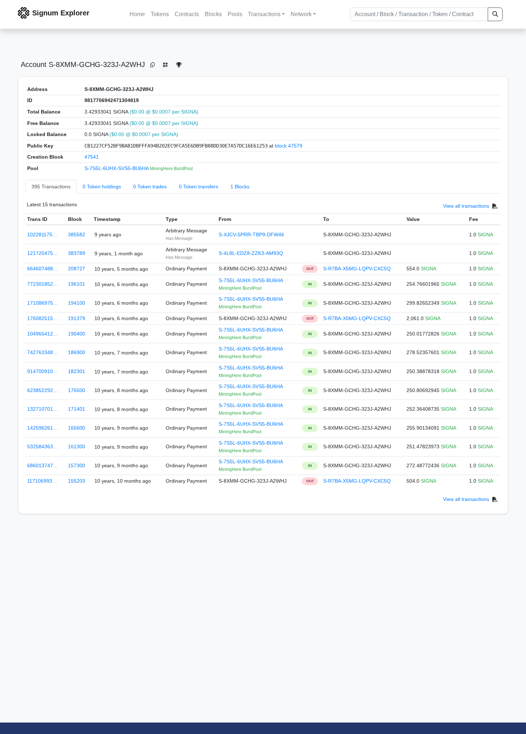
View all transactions (466, 206)
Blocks (213, 14)
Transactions (264, 14)
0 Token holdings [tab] (102, 186)
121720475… (42, 253)
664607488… (42, 268)
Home (137, 14)
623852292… (42, 390)
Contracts (187, 14)
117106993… (42, 481)
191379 (76, 318)
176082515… (42, 318)
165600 (76, 428)
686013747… (42, 465)
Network (301, 14)
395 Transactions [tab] (50, 186)
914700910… (42, 371)
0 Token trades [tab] (150, 186)
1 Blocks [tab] (239, 186)
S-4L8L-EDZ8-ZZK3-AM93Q (251, 253)
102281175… (42, 234)
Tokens (160, 14)
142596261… (42, 428)
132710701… (42, 409)
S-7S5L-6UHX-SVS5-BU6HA (117, 168)
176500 (76, 390)
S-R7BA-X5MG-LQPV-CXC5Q (357, 268)
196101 (76, 284)
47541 (91, 157)
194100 (76, 303)
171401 (76, 409)
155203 (76, 481)
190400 (76, 334)
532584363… (42, 446)
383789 (76, 253)
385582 (76, 234)
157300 (76, 465)
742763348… (42, 352)
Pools (235, 14)
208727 (76, 268)
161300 (76, 446)
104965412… (42, 334)
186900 (76, 352)
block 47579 (288, 146)
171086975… (42, 303)
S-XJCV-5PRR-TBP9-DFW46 (251, 234)
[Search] (495, 14)
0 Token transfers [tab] (198, 186)
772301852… (42, 284)
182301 (76, 371)
